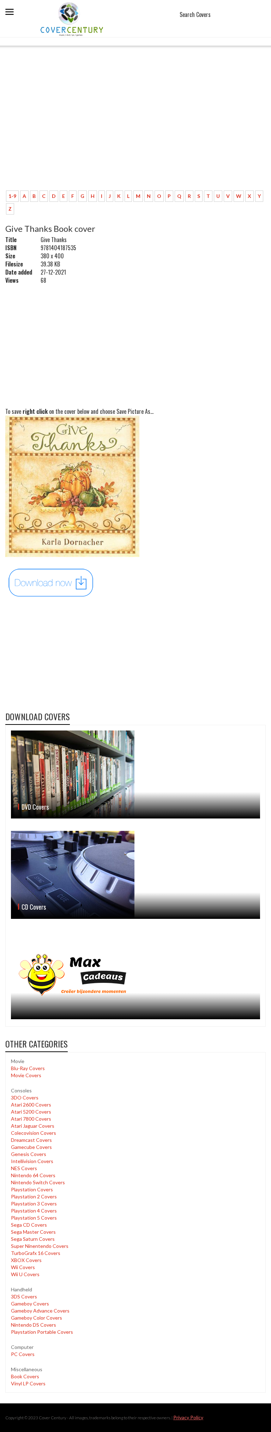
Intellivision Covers (32, 1161)
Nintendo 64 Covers (33, 1175)
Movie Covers (26, 1075)
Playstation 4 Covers (34, 1211)
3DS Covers (24, 1296)
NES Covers (24, 1168)
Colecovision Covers (33, 1133)
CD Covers (34, 907)
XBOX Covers (26, 1260)
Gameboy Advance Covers (40, 1311)
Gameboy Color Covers (36, 1318)
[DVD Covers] (135, 774)
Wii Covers (23, 1267)
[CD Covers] (135, 875)
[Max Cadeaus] (135, 975)
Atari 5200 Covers (31, 1112)
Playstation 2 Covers (34, 1196)
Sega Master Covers (33, 1232)
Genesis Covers (28, 1154)
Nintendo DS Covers (33, 1325)
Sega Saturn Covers (33, 1239)
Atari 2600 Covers (31, 1105)
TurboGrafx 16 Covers (35, 1253)
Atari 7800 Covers (31, 1119)
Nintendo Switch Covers (38, 1182)
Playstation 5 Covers (34, 1218)
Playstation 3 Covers (34, 1204)
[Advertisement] (132, 132)
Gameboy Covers (30, 1304)
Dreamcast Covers (31, 1140)
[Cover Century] (72, 19)
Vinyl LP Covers (28, 1383)
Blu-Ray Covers (28, 1068)
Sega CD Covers (29, 1225)
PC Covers (23, 1354)
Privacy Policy (188, 1417)
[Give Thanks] (51, 582)
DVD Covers (35, 807)
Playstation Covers (32, 1189)
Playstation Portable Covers (42, 1332)
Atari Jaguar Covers (32, 1126)
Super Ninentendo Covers (39, 1246)
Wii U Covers (25, 1274)
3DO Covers (24, 1097)
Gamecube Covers (31, 1147)
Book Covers (25, 1376)
